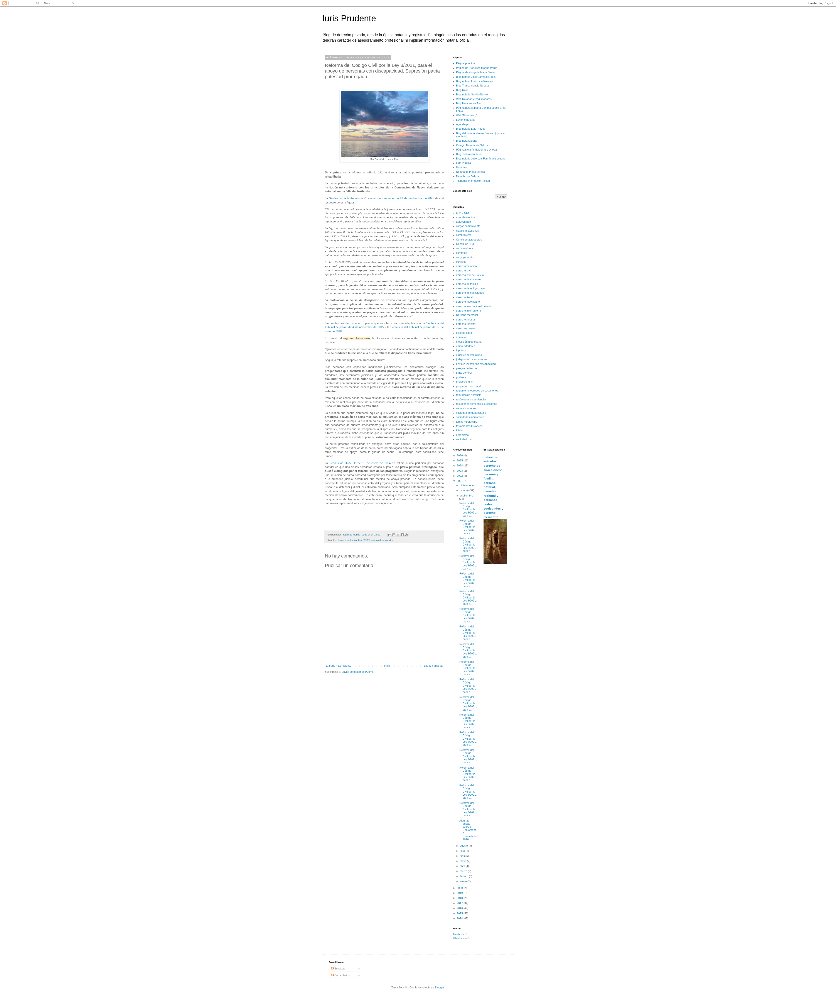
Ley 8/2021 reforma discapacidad (375, 540)
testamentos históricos (469, 426)
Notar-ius (461, 167)
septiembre (466, 495)
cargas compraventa (468, 226)
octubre (464, 490)
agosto (464, 845)
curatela (461, 261)
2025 (460, 460)
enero (463, 881)
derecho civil (463, 270)
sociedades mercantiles (470, 417)
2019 (460, 893)
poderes (461, 377)
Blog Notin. (462, 90)
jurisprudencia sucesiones (471, 359)
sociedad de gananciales (471, 412)
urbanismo (462, 435)
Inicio (387, 665)
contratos (461, 252)
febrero (464, 876)
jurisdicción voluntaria (469, 355)
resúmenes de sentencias (471, 399)
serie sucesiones (466, 408)
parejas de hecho (466, 368)
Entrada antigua (433, 665)
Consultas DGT (465, 244)
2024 (460, 465)
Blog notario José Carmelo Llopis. (476, 76)
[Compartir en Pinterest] (406, 535)
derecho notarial (465, 319)
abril (463, 866)
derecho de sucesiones (470, 292)
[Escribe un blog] (394, 535)
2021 (460, 481)
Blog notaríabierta (466, 140)
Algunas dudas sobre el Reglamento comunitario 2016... (468, 830)
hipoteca (461, 350)
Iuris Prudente (349, 18)
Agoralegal (462, 124)
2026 (460, 455)
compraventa (464, 235)
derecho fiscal (464, 297)
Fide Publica (463, 162)
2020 (460, 888)
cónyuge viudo (465, 257)
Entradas (339, 968)
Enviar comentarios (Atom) (357, 671)
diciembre (466, 485)
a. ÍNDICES (463, 212)
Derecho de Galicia (467, 176)
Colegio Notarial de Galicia (472, 145)
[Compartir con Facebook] (402, 535)
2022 (460, 475)
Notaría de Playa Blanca (470, 171)
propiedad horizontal (468, 386)
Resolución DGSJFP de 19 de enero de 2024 (360, 463)
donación (461, 337)
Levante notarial (465, 119)
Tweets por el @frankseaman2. (461, 936)
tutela (459, 430)
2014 (460, 918)
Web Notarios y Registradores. (474, 99)
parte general (464, 372)
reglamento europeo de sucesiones (477, 390)
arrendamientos (465, 217)
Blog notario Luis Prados (470, 128)
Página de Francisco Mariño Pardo (476, 67)
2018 (460, 898)
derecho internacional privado (474, 306)
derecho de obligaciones (470, 288)
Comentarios (342, 975)
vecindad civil (464, 439)
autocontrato (463, 221)
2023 (460, 470)
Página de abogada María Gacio (475, 72)
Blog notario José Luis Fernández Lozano (481, 158)
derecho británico (466, 266)
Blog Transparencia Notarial (472, 85)
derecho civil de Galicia (470, 275)
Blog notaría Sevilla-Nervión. (473, 94)
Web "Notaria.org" (466, 115)
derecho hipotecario (468, 301)
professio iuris (464, 381)
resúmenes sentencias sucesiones (476, 403)
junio (463, 855)
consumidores (464, 248)
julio (462, 850)
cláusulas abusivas (467, 230)
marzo (464, 871)
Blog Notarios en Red (469, 103)
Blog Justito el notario (469, 154)
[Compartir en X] (398, 535)
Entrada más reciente (338, 665)
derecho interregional (469, 310)
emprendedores (465, 346)
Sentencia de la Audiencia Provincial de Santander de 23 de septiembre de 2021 (381, 198)
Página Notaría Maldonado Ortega (476, 149)
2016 (460, 908)
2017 (460, 903)
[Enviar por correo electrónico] (390, 535)
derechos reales (465, 328)
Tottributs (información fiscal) (473, 180)
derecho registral (466, 323)
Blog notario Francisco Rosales (474, 81)
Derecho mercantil (467, 315)
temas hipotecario (466, 421)
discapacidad (464, 332)
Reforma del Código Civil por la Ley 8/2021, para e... (468, 509)
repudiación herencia (468, 394)
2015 (460, 913)
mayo (463, 861)
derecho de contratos (468, 279)
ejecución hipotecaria (469, 341)
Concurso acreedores (469, 239)
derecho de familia (347, 540)
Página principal (465, 63)
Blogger (439, 987)
